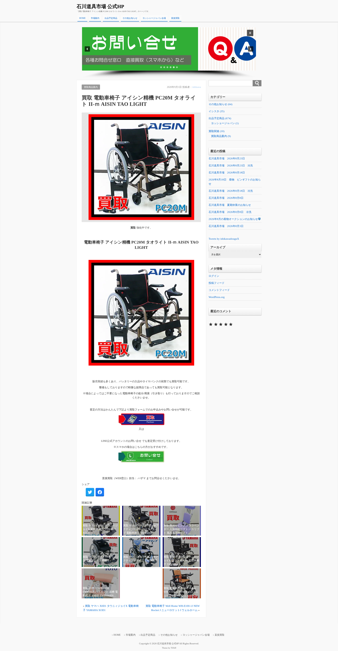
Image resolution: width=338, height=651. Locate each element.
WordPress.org (217, 297)
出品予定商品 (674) (220, 118)
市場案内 (95, 18)
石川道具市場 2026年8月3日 (226, 226)
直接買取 (175, 18)
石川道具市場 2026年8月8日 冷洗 (230, 212)
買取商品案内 (91, 87)
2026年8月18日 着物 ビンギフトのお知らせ (235, 181)
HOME (82, 18)
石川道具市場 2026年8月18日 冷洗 (231, 190)
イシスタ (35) (216, 111)
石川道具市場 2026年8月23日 (227, 158)
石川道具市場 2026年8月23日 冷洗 (231, 165)
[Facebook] (100, 492)
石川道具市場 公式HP (100, 6)
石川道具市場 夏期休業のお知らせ (230, 205)
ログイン (214, 276)
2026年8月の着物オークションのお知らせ (233, 219)
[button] (169, 49)
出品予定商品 (111, 18)
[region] (169, 52)
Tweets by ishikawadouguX (224, 238)
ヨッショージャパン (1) (225, 123)
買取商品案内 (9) (221, 136)
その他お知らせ (130, 18)
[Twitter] (90, 492)
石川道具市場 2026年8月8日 (226, 198)
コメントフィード (219, 290)
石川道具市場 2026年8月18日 (227, 172)
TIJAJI (173, 648)
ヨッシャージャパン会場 (154, 18)
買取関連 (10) (216, 131)
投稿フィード (216, 283)
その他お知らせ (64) (220, 104)
